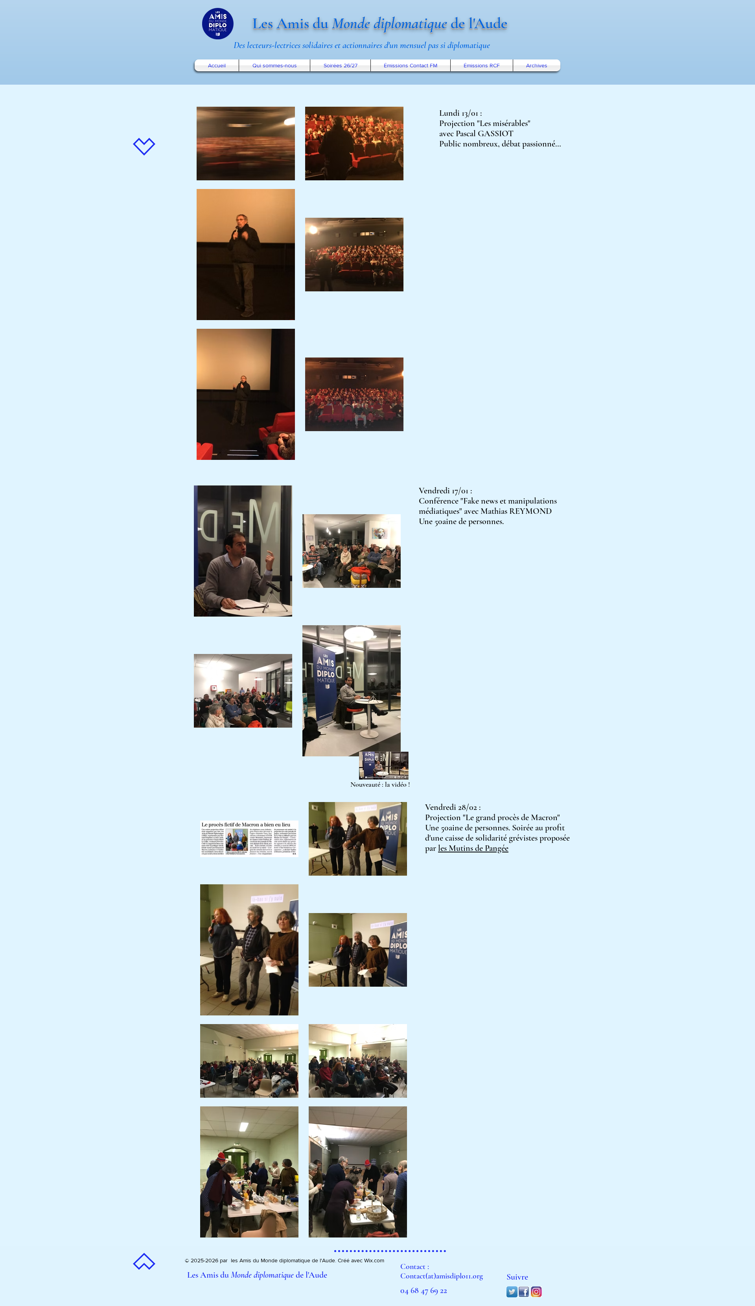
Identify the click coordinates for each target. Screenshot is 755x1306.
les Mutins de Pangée (473, 848)
